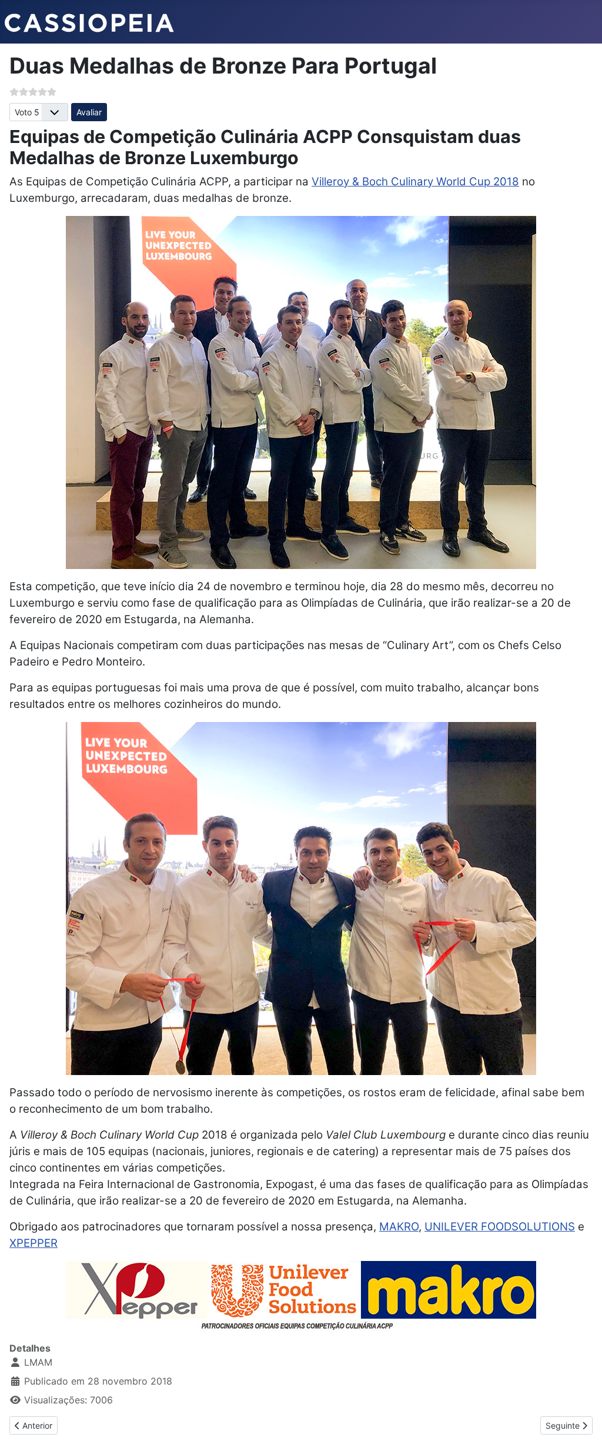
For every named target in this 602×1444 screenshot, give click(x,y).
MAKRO (399, 1226)
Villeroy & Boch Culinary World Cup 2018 (415, 181)
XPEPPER (33, 1243)
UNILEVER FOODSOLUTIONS (499, 1226)
